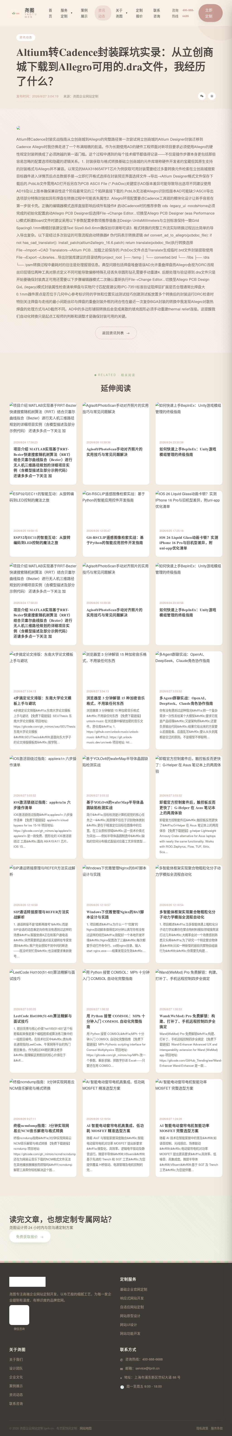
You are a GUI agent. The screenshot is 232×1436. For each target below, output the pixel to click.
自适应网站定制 (132, 1306)
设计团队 (16, 1368)
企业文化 (16, 1376)
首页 (50, 13)
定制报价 (139, 13)
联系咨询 (156, 13)
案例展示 (84, 13)
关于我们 (16, 1359)
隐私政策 (202, 1428)
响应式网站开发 (132, 1298)
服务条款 (217, 1428)
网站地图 (86, 1428)
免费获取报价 (30, 1236)
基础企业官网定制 (133, 1289)
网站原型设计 (130, 1315)
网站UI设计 (128, 1324)
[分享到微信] (202, 96)
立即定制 (209, 12)
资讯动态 (101, 13)
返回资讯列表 (116, 332)
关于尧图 (122, 13)
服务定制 (67, 13)
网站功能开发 (130, 1333)
